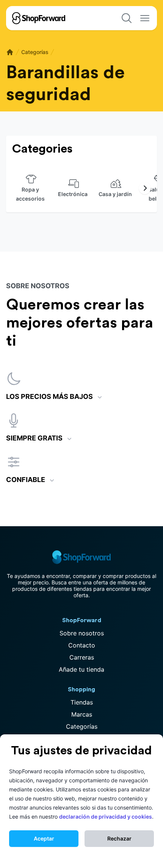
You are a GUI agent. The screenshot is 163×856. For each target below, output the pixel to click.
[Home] (10, 52)
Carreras (81, 657)
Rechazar (119, 838)
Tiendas (82, 702)
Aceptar (44, 838)
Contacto (81, 645)
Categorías (35, 52)
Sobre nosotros (82, 633)
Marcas (81, 714)
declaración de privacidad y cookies (105, 816)
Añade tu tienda (81, 669)
